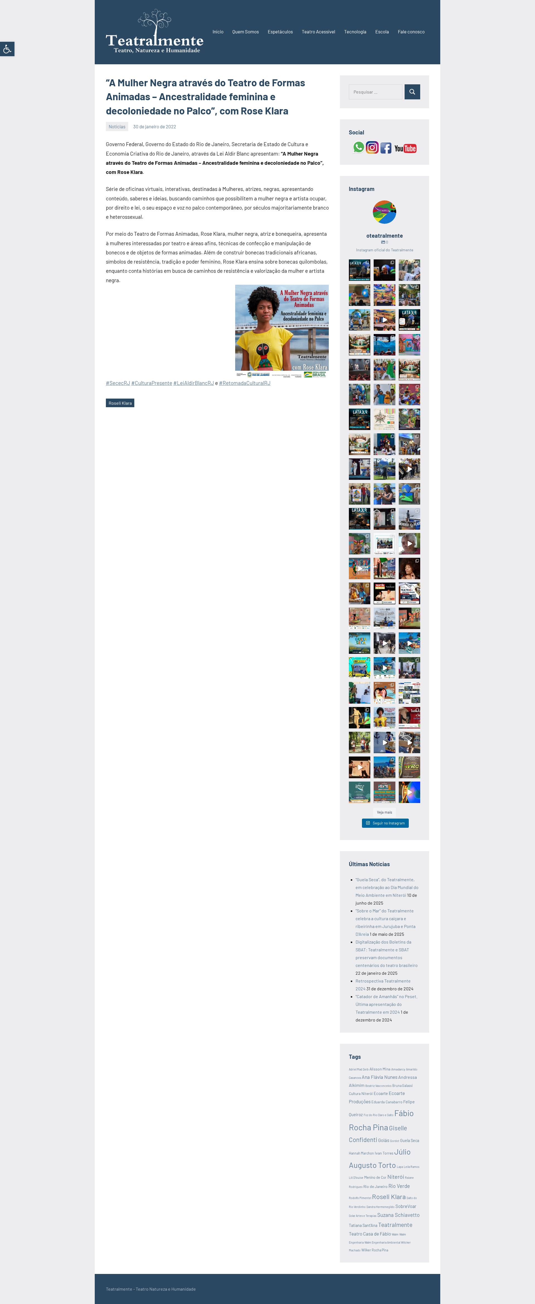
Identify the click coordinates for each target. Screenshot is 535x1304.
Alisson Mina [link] (379, 1069)
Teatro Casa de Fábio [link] (370, 1233)
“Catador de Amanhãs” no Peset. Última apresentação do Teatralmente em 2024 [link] (386, 1004)
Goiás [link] (383, 1140)
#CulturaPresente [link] (151, 383)
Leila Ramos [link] (411, 1166)
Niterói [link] (395, 1176)
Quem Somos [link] (245, 31)
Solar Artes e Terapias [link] (362, 1215)
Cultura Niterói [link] (361, 1093)
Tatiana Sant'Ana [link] (363, 1225)
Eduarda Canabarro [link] (386, 1102)
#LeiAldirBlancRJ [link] (193, 383)
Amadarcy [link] (398, 1069)
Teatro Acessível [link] (318, 31)
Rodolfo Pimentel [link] (360, 1198)
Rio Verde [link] (399, 1186)
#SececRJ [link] (118, 383)
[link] (7, 49)
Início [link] (218, 31)
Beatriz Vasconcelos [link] (378, 1085)
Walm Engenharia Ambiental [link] (382, 1242)
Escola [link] (382, 31)
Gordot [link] (394, 1141)
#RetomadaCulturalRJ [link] (245, 383)
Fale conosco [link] (411, 31)
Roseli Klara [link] (120, 403)
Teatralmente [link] (395, 1224)
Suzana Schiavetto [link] (398, 1215)
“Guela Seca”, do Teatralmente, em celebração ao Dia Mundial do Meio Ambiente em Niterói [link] (387, 887)
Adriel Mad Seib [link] (359, 1069)
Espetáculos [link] (280, 31)
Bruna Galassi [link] (402, 1085)
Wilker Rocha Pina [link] (374, 1250)
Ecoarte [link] (381, 1093)
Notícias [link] (117, 126)
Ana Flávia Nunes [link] (379, 1077)
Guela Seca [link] (409, 1140)
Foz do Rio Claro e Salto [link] (378, 1115)
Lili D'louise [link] (356, 1177)
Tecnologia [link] (355, 31)
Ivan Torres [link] (384, 1153)
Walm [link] (395, 1234)
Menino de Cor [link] (375, 1177)
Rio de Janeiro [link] (375, 1186)
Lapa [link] (400, 1166)
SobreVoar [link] (405, 1206)
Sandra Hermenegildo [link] (380, 1207)
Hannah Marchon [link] (361, 1153)
